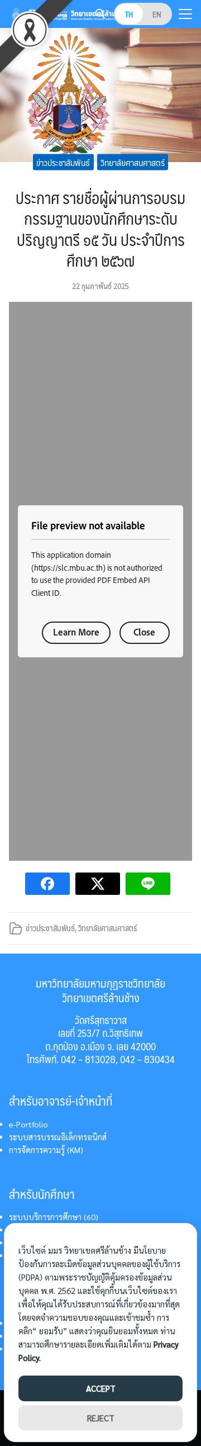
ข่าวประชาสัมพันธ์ (63, 161)
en (156, 14)
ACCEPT (101, 1388)
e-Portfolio (28, 1124)
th (129, 14)
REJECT (100, 1417)
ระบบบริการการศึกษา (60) (53, 1217)
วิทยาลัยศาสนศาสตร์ (132, 161)
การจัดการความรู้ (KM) (46, 1150)
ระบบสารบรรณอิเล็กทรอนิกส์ (58, 1137)
